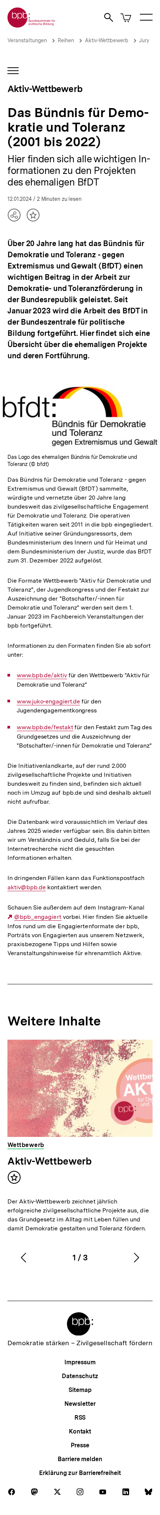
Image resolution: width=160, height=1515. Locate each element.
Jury (144, 40)
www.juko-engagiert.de (48, 701)
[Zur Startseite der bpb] (31, 25)
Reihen (66, 40)
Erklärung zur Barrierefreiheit (80, 1472)
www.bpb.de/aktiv (42, 675)
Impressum (79, 1362)
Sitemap (79, 1389)
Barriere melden (80, 1459)
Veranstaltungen (27, 40)
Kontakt (80, 1431)
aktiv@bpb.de (26, 887)
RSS (80, 1417)
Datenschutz (80, 1376)
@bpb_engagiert (37, 917)
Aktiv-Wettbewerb (106, 40)
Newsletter (79, 1403)
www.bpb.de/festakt (45, 727)
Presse (80, 1445)
